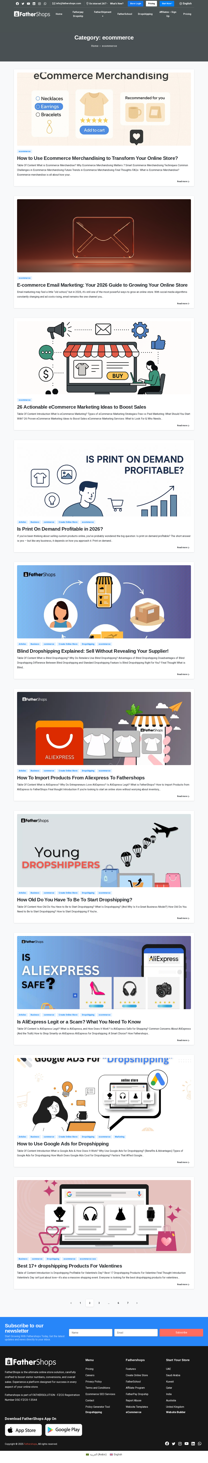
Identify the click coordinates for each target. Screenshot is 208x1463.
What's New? (117, 3)
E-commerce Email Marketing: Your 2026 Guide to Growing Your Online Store (102, 285)
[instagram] (39, 3)
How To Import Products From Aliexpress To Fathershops (81, 777)
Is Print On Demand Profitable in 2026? (60, 529)
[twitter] (23, 3)
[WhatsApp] (45, 3)
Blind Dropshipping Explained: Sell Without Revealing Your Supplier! (93, 651)
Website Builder (176, 1412)
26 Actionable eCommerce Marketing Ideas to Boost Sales (81, 407)
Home (94, 45)
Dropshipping (93, 1412)
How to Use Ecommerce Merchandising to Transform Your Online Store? (97, 158)
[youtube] (28, 3)
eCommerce (133, 1412)
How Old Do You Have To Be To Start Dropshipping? (74, 899)
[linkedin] (34, 3)
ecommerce (109, 45)
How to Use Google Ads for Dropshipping (63, 1143)
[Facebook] (17, 3)
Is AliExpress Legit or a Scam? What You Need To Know (79, 1021)
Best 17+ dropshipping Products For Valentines (69, 1266)
